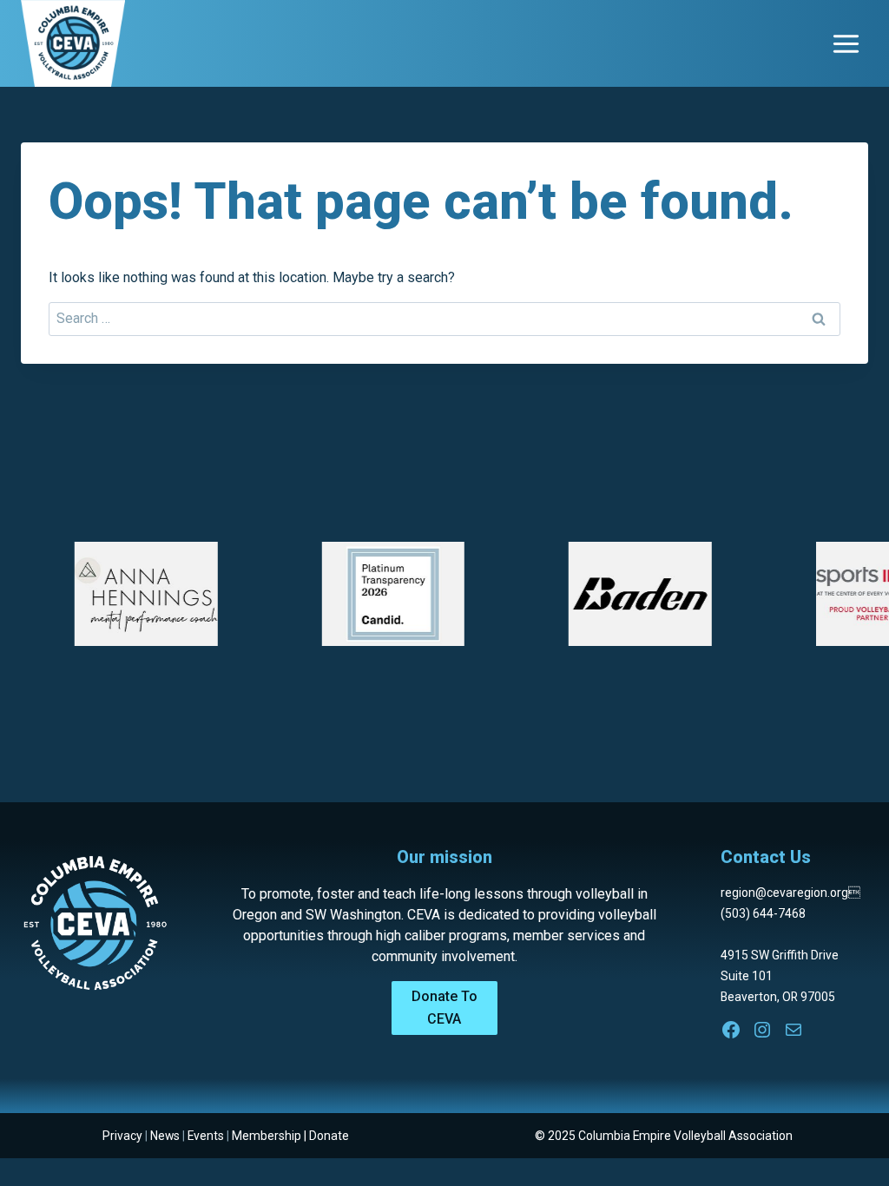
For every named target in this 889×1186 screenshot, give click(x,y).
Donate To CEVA (444, 1007)
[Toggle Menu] (846, 44)
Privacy (122, 1136)
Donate (329, 1136)
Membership (266, 1136)
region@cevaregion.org (790, 892)
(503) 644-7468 (763, 913)
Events (206, 1136)
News (165, 1136)
